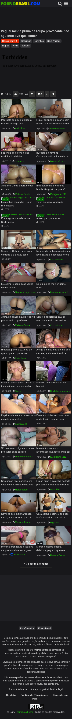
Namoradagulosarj (25, 292)
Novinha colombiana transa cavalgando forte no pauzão (16, 515)
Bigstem (54, 522)
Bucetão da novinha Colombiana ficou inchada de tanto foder (52, 154)
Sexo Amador (53, 41)
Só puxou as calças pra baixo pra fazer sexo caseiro (17, 450)
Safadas (26, 46)
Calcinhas (26, 41)
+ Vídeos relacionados (36, 563)
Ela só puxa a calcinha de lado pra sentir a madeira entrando (53, 483)
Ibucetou (19, 161)
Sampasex (19, 554)
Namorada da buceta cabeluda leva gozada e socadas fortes (53, 253)
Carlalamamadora (60, 391)
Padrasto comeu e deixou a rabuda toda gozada (16, 121)
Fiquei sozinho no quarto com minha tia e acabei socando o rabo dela (52, 122)
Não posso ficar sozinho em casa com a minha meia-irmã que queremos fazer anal (17, 483)
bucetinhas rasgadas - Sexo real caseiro (16, 204)
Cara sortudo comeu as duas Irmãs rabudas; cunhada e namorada (52, 516)
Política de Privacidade (34, 695)
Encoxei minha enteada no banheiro (51, 384)
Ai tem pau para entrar (48, 218)
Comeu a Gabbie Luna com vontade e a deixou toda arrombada (16, 253)
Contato (11, 695)
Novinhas (39, 41)
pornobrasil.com (25, 712)
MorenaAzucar (58, 161)
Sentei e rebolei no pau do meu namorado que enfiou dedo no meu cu (51, 318)
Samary (19, 391)
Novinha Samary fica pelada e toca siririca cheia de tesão (17, 384)
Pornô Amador (27, 628)
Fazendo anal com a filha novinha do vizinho (15, 154)
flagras (5, 46)
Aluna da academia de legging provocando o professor (18, 318)
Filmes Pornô (44, 628)
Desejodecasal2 (58, 128)
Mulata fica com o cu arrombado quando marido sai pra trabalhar (53, 450)
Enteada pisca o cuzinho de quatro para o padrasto (16, 351)
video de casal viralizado (49, 202)
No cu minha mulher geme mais (51, 285)
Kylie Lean (21, 358)
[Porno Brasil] (20, 4)
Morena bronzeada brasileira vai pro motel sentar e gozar (17, 548)
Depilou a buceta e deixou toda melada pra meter (18, 417)
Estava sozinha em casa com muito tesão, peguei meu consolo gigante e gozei (52, 417)
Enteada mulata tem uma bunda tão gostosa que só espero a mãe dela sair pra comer (51, 187)
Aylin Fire (20, 128)
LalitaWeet (21, 423)
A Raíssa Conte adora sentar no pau (17, 187)
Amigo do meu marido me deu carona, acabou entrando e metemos (53, 351)
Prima (15, 46)
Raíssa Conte (8, 41)
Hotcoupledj (21, 489)
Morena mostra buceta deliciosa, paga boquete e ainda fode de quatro (50, 548)
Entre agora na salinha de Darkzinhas (15, 220)
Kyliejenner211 (58, 194)
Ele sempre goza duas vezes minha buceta (17, 285)
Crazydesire (56, 259)
